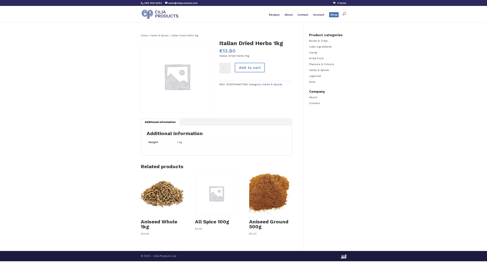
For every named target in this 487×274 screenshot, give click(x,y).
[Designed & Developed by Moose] (343, 256)
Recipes (274, 14)
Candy (313, 52)
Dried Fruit (316, 58)
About (289, 14)
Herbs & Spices (159, 35)
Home (144, 35)
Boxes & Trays (318, 40)
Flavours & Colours (321, 64)
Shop (333, 14)
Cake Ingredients (320, 46)
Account (318, 14)
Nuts (312, 81)
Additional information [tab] (160, 121)
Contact (303, 14)
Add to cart (250, 67)
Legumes (315, 75)
